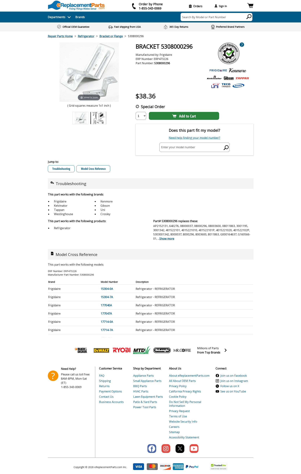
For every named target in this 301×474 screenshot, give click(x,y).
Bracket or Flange (111, 36)
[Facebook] (151, 448)
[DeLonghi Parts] (162, 350)
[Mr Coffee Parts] (182, 350)
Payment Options (110, 391)
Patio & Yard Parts (145, 402)
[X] (180, 448)
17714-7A (107, 330)
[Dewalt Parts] (101, 350)
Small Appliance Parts (147, 381)
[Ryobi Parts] (121, 350)
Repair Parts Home (60, 36)
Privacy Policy (178, 386)
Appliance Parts (143, 376)
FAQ (101, 376)
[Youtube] (194, 448)
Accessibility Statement (184, 437)
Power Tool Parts (144, 407)
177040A (106, 305)
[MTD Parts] (142, 350)
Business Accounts (111, 402)
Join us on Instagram (234, 381)
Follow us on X (229, 386)
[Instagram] (165, 448)
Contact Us (106, 397)
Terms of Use (178, 416)
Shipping (105, 381)
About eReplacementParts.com (189, 376)
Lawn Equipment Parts (148, 397)
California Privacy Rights (185, 391)
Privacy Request (179, 411)
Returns (104, 386)
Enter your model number (178, 147)
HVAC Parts (140, 391)
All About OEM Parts (182, 381)
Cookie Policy (177, 397)
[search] (249, 16)
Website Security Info (183, 421)
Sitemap (174, 432)
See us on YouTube (233, 391)
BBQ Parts (140, 386)
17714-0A (107, 322)
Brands (80, 17)
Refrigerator (86, 36)
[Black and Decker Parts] (81, 350)
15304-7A (107, 297)
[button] (250, 6)
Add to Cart (187, 116)
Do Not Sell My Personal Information (185, 404)
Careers (174, 427)
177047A (106, 313)
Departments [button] (56, 17)
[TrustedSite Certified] (218, 466)
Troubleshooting (61, 169)
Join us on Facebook (233, 376)
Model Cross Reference (93, 169)
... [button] (166, 239)
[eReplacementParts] (76, 5)
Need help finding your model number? (194, 138)
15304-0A (107, 289)
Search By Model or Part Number (204, 17)
